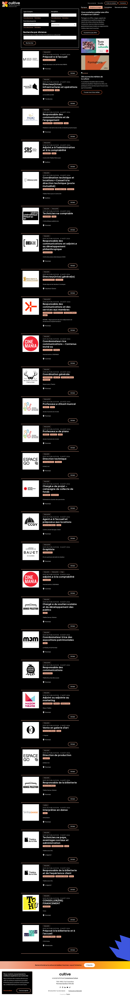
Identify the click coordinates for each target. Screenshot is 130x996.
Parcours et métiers (121, 7)
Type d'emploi (28, 11)
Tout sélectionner (28, 18)
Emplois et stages (95, 7)
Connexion (123, 3)
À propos (84, 7)
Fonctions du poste (29, 21)
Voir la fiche (50, 63)
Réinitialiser (37, 18)
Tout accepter (23, 990)
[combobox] (35, 15)
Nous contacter (92, 3)
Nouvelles (100, 3)
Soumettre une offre (90, 32)
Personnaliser (7, 990)
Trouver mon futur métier (92, 92)
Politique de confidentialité (75, 990)
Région (53, 21)
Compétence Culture (71, 978)
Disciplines (54, 11)
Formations (108, 7)
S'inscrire (89, 965)
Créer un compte (111, 3)
